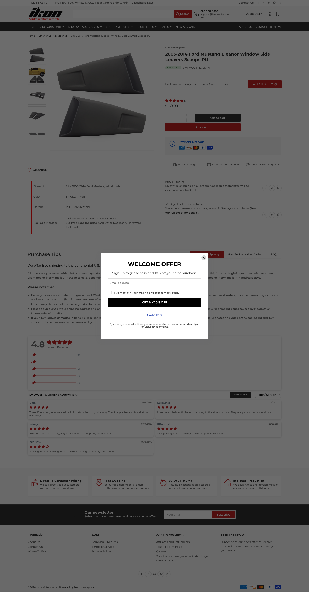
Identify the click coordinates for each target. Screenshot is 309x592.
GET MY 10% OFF (154, 302)
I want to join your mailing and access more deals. (146, 292)
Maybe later (154, 315)
